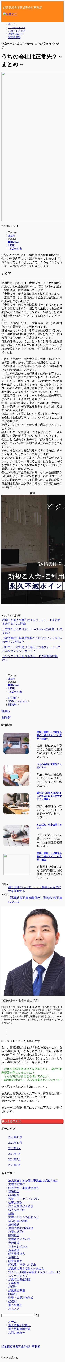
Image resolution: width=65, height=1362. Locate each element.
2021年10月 (15, 1142)
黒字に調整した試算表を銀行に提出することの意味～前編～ (49, 735)
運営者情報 (14, 37)
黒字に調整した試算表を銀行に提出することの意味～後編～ (49, 856)
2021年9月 (14, 1148)
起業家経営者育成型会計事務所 (20, 1346)
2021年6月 (14, 1165)
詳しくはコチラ (11, 1121)
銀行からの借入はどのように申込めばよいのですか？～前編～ (49, 795)
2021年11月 (15, 1137)
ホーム (12, 24)
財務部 (6, 717)
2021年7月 (14, 1159)
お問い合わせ (15, 34)
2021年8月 (14, 1153)
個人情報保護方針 (19, 1328)
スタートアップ (16, 30)
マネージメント (16, 27)
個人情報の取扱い (19, 1325)
